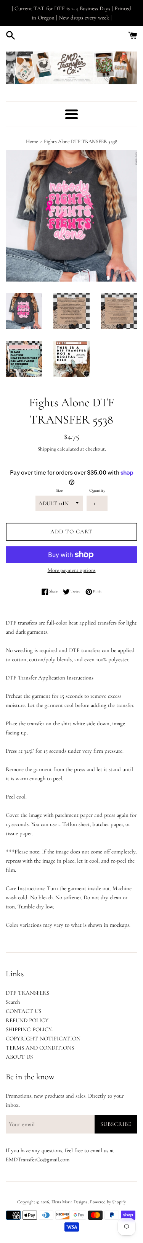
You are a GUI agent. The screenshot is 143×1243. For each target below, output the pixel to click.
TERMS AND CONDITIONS (40, 1047)
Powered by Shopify (108, 1201)
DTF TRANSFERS (27, 992)
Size (59, 490)
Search (13, 1001)
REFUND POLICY (27, 1020)
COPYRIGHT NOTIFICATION (43, 1038)
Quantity (97, 490)
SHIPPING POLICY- (29, 1029)
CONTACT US (23, 1011)
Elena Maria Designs (69, 1201)
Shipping (46, 449)
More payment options (72, 570)
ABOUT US (19, 1056)
